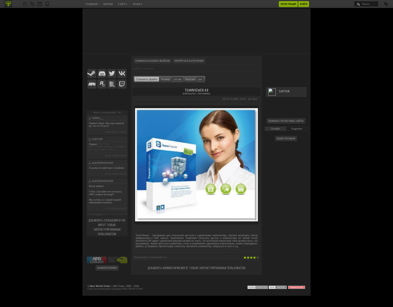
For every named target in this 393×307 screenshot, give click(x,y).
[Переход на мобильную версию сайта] (47, 5)
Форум (108, 4)
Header (196, 31)
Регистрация (288, 4)
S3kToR (97, 139)
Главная (92, 4)
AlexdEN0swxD (102, 162)
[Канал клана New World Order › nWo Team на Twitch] (122, 84)
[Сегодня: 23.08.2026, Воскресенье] (39, 5)
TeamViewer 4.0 (158, 257)
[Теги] (386, 5)
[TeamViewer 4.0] (196, 220)
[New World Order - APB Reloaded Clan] (24, 5)
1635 (254, 99)
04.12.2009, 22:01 (236, 99)
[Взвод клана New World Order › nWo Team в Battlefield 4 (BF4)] (112, 84)
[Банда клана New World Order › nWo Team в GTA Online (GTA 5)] (102, 84)
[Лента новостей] (32, 5)
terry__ (97, 118)
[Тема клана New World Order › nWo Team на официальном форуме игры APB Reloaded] (92, 84)
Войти (303, 4)
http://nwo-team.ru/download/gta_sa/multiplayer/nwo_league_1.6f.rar (107, 147)
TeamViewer (141, 257)
